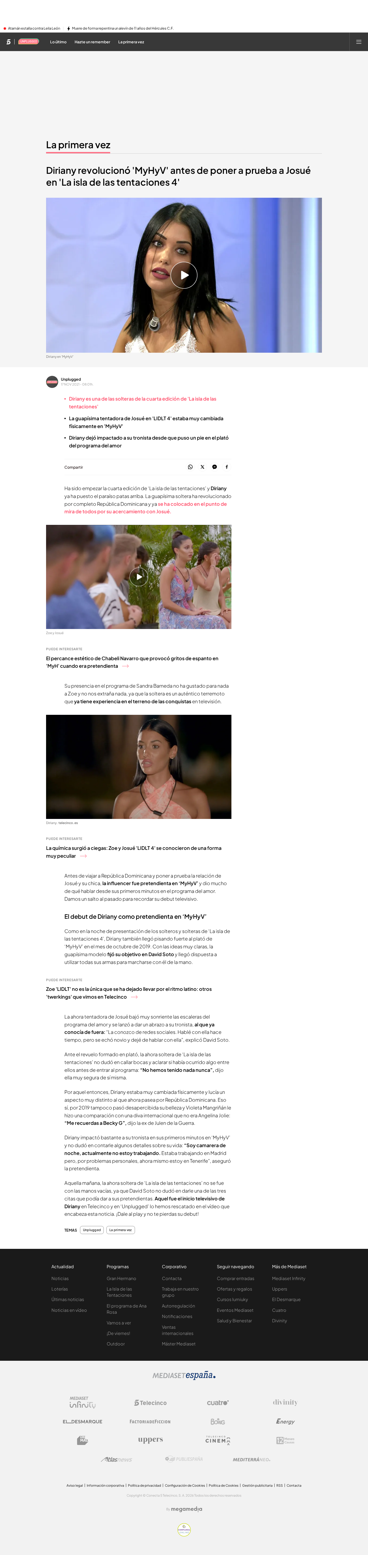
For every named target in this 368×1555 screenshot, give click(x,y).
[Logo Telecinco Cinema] (218, 1441)
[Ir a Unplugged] (28, 41)
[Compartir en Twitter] (202, 467)
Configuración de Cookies (185, 1485)
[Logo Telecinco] (150, 1402)
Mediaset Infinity (288, 1278)
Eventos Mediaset (235, 1310)
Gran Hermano (121, 1278)
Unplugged (71, 379)
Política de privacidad (144, 1485)
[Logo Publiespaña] (184, 1459)
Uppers (279, 1289)
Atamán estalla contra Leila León (34, 28)
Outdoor (116, 1344)
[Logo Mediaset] (184, 1378)
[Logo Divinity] (285, 1402)
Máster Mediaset (179, 1344)
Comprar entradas (235, 1278)
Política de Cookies (223, 1485)
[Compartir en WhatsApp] (190, 467)
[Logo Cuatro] (218, 1402)
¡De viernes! (118, 1333)
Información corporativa (105, 1485)
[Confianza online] (184, 1535)
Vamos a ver (119, 1323)
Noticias (60, 1278)
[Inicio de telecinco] (8, 41)
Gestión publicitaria (257, 1485)
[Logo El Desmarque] (82, 1421)
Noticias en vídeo (69, 1310)
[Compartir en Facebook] (226, 467)
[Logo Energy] (285, 1421)
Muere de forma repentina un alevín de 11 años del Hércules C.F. (123, 28)
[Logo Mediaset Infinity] (83, 1402)
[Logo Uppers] (150, 1440)
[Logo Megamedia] (186, 1509)
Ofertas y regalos (234, 1289)
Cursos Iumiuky (232, 1299)
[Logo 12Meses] (285, 1440)
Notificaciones (177, 1316)
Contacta (172, 1278)
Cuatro (279, 1310)
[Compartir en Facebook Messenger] (214, 467)
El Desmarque (286, 1299)
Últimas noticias (67, 1299)
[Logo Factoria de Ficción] (150, 1421)
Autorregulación (178, 1306)
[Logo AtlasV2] (116, 1459)
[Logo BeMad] (82, 1440)
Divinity (279, 1320)
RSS (279, 1485)
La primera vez (78, 144)
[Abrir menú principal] (359, 41)
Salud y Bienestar (234, 1320)
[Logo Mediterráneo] (251, 1459)
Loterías (59, 1289)
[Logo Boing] (218, 1421)
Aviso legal (75, 1485)
